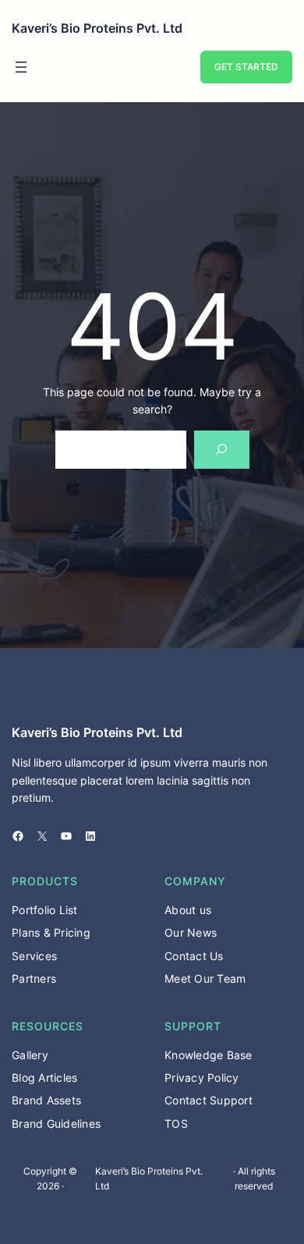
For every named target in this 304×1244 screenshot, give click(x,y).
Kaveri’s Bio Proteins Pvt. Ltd (97, 28)
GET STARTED (246, 67)
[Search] (221, 450)
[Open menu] (21, 67)
